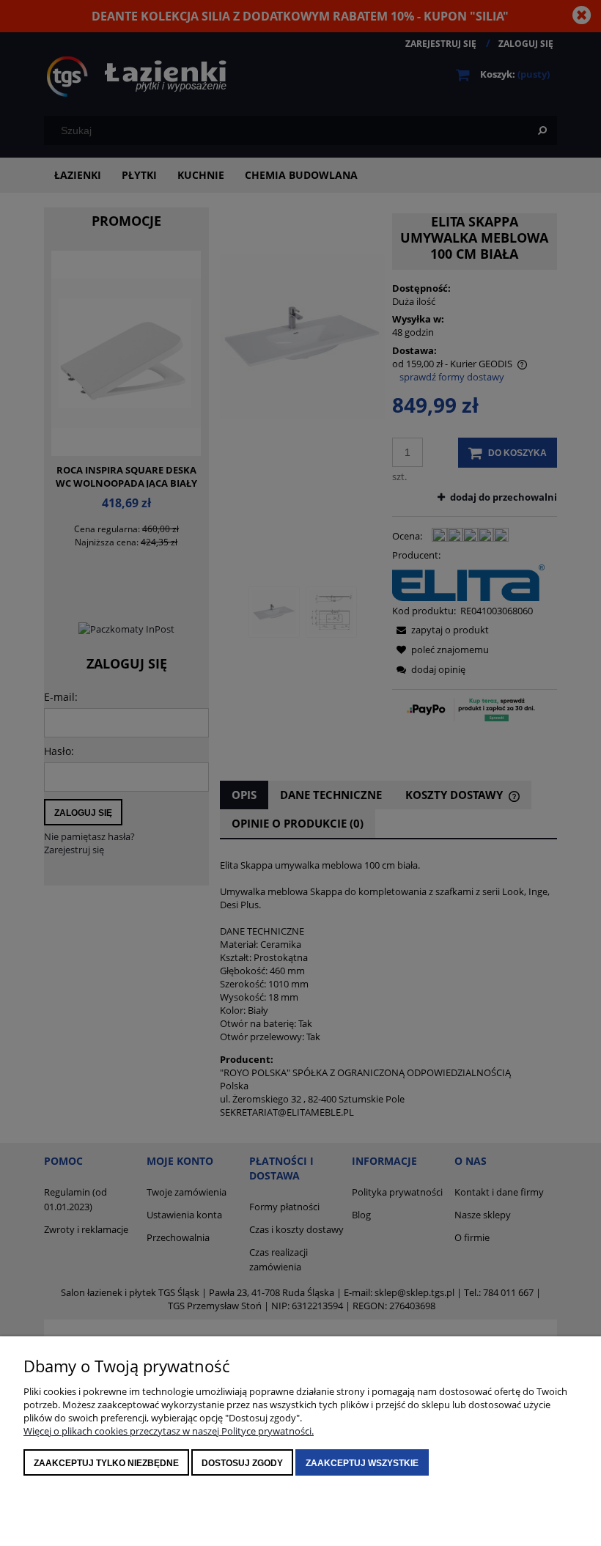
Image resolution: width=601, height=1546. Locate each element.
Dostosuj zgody (242, 1463)
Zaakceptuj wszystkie (362, 1463)
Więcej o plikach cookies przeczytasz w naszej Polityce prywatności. (168, 1431)
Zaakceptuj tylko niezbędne (106, 1463)
